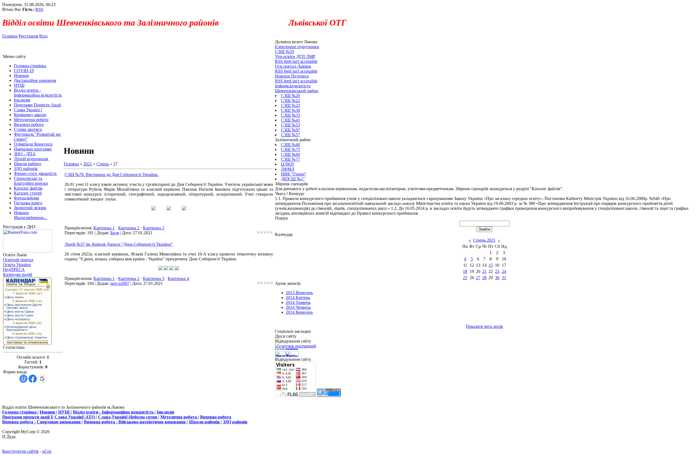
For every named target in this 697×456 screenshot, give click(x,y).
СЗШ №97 (290, 130)
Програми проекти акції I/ (27, 417)
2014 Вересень (299, 312)
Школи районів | (205, 422)
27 (478, 277)
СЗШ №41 (290, 120)
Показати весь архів (484, 326)
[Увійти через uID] (23, 379)
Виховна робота (215, 417)
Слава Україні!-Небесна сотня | (128, 417)
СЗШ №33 (290, 115)
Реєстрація (28, 36)
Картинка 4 (178, 278)
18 (465, 271)
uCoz (46, 451)
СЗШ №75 (290, 149)
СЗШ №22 (290, 100)
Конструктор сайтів (20, 451)
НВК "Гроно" (293, 174)
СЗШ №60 (290, 154)
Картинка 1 (104, 228)
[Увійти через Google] (42, 378)
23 (497, 271)
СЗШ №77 (290, 159)
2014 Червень (298, 307)
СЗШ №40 (290, 144)
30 (497, 277)
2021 (87, 164)
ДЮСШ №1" (293, 179)
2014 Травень (298, 302)
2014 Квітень (298, 297)
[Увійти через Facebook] (33, 379)
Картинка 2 (128, 228)
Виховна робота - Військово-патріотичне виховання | (136, 422)
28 (484, 277)
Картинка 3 (153, 228)
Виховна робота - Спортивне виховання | (42, 422)
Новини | (48, 412)
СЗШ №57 (290, 135)
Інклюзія (165, 412)
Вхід (43, 36)
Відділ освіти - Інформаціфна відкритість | (114, 412)
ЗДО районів (235, 422)
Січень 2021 (484, 240)
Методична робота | (179, 417)
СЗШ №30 (290, 110)
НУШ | (65, 412)
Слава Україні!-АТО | (75, 417)
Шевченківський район (296, 90)
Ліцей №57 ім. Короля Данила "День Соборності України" (119, 244)
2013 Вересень (299, 292)
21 (484, 271)
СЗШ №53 (290, 125)
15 (490, 265)
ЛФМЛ (287, 169)
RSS (39, 9)
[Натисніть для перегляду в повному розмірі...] (153, 209)
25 (465, 277)
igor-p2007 (119, 283)
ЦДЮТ (287, 164)
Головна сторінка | (20, 412)
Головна (9, 36)
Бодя (114, 232)
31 (504, 277)
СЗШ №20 (290, 95)
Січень (102, 164)
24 (504, 271)
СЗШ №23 (290, 105)
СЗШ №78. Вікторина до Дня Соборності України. (111, 174)
